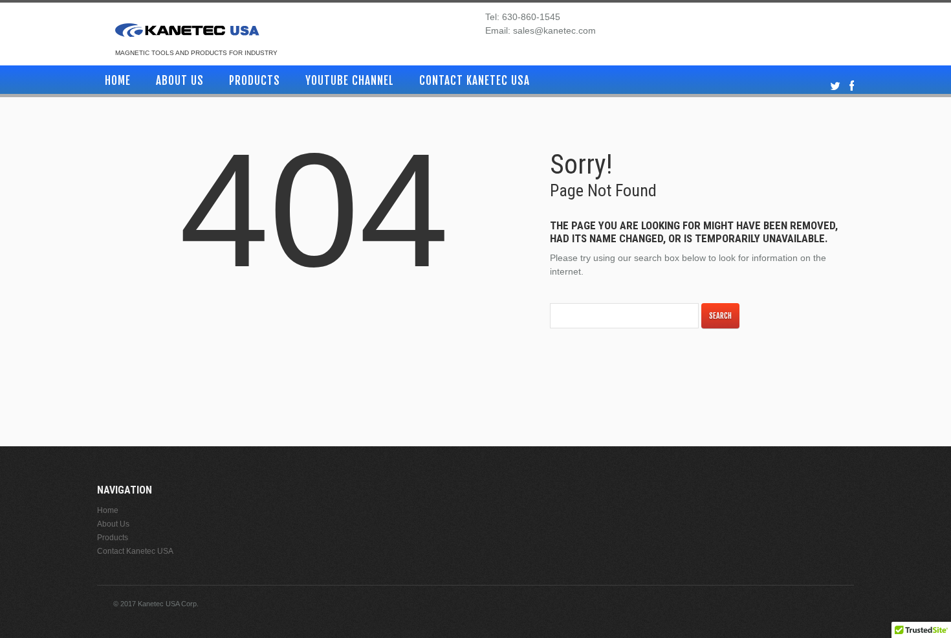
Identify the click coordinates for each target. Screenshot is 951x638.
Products (254, 80)
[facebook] (851, 86)
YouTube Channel (349, 80)
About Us (180, 80)
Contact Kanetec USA (474, 80)
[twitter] (835, 86)
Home (118, 80)
